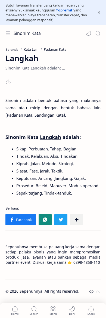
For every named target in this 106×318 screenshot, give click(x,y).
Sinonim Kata (27, 33)
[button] (89, 33)
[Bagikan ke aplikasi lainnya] (76, 219)
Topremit (64, 10)
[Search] (98, 33)
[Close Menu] (99, 12)
